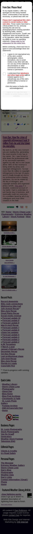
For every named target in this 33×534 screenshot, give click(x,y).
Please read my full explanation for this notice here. (14, 42)
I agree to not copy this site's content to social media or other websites (16, 94)
